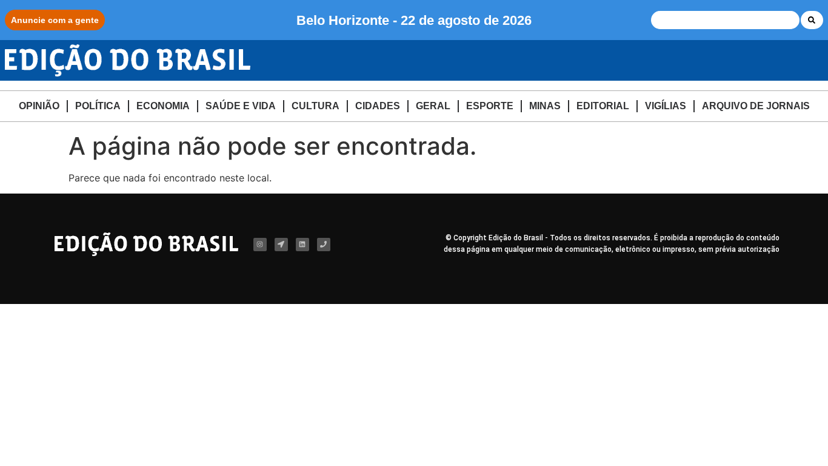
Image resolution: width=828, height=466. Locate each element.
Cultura (315, 106)
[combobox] (725, 20)
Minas (545, 106)
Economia (163, 106)
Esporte (489, 106)
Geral (433, 106)
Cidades (377, 106)
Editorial (602, 106)
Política (98, 106)
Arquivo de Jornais (756, 106)
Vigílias (665, 106)
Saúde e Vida (240, 106)
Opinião (39, 106)
